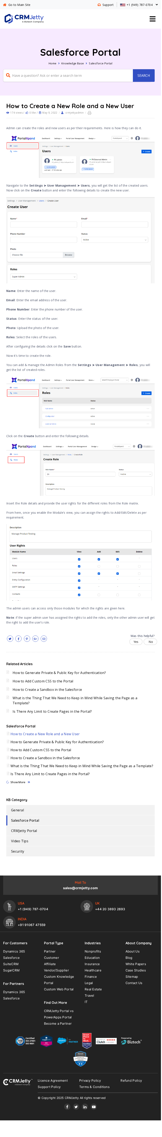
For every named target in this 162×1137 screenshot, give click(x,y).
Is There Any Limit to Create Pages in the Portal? (52, 711)
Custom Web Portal (59, 989)
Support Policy (49, 1087)
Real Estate (93, 989)
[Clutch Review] (106, 1042)
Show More (18, 782)
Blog (129, 958)
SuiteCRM (10, 964)
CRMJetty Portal (24, 830)
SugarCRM (11, 970)
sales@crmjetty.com (80, 888)
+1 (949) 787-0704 (33, 909)
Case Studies (136, 970)
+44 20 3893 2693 (110, 909)
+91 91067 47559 (32, 925)
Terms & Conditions (94, 1087)
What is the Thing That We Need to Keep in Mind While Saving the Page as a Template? (81, 766)
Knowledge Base (72, 63)
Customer (51, 958)
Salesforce (11, 958)
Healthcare (93, 970)
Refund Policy (131, 1081)
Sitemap (132, 977)
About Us (133, 951)
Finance (91, 977)
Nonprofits (93, 951)
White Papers (136, 964)
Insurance (92, 964)
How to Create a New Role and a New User (45, 734)
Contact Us (134, 983)
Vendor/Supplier (56, 970)
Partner (50, 951)
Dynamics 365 (14, 951)
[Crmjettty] (17, 1082)
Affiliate (50, 964)
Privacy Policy (90, 1081)
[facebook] (18, 638)
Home (53, 63)
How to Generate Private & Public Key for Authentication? (59, 672)
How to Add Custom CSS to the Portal (43, 681)
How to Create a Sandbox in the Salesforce (47, 689)
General (17, 810)
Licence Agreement (53, 1081)
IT (86, 1002)
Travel (89, 996)
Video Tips (19, 841)
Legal (89, 983)
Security (17, 851)
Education (92, 958)
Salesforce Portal (100, 63)
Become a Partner (58, 1024)
